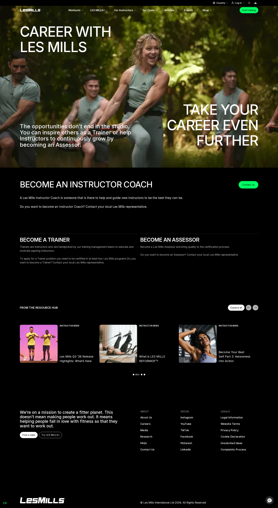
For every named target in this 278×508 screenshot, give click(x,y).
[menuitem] (76, 10)
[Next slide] (255, 307)
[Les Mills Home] (30, 10)
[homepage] (42, 500)
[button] (220, 3)
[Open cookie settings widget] (4, 503)
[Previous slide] (248, 307)
